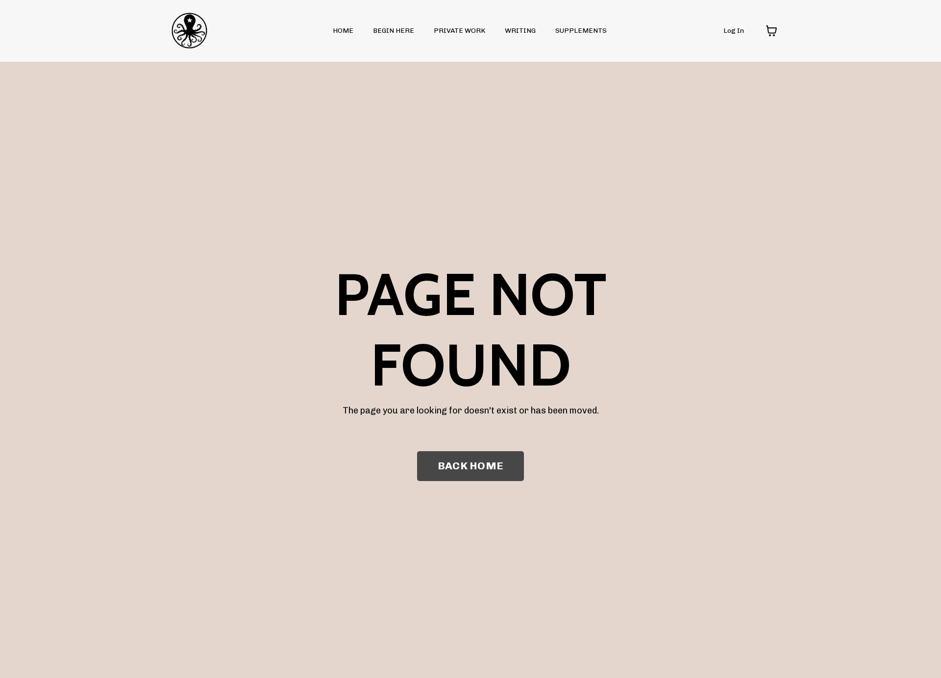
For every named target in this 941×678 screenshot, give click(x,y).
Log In (733, 30)
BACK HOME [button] (470, 466)
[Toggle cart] (771, 31)
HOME (343, 30)
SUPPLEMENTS (581, 30)
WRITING (520, 30)
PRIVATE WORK (459, 30)
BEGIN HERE (393, 30)
